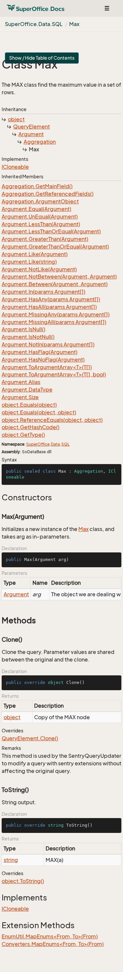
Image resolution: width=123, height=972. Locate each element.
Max (74, 24)
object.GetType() (23, 434)
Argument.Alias (21, 382)
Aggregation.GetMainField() (37, 186)
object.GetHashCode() (30, 427)
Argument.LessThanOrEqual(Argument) (51, 231)
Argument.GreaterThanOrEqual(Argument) (55, 246)
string (11, 860)
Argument (31, 134)
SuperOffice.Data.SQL (34, 24)
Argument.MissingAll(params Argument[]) (54, 322)
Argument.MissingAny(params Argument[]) (56, 314)
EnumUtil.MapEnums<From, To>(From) (50, 936)
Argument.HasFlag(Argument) (39, 352)
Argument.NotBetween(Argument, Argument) (59, 276)
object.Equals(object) (29, 404)
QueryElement (31, 126)
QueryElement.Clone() (30, 738)
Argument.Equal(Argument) (36, 209)
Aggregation (40, 141)
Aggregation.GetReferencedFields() (47, 194)
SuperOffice (38, 444)
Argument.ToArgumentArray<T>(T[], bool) (54, 374)
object (16, 119)
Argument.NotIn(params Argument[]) (48, 344)
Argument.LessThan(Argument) (41, 224)
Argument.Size (20, 397)
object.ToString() (23, 881)
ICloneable (15, 166)
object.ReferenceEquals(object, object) (52, 420)
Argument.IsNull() (23, 329)
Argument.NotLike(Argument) (39, 269)
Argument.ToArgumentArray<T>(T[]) (47, 367)
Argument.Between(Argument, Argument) (55, 284)
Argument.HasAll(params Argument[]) (49, 307)
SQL (65, 444)
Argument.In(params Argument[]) (43, 291)
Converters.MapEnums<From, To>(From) (53, 944)
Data (55, 444)
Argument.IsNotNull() (28, 337)
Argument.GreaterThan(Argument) (45, 239)
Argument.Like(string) (29, 261)
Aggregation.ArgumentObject (40, 201)
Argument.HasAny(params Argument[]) (51, 299)
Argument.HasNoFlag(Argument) (43, 359)
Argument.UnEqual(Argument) (40, 216)
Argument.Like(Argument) (35, 254)
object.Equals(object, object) (39, 412)
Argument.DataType (27, 389)
